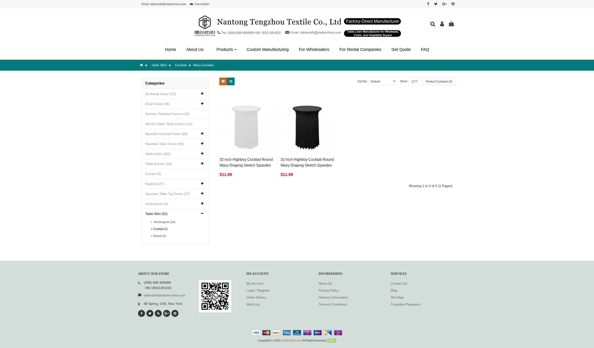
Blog (394, 290)
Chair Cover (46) (157, 104)
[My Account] (442, 24)
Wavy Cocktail (203, 65)
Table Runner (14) (158, 164)
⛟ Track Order (199, 4)
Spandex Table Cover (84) (164, 144)
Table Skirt (159, 65)
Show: (404, 81)
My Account (254, 283)
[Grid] (223, 81)
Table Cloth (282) (158, 154)
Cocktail (181, 65)
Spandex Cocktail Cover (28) (166, 134)
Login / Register (258, 290)
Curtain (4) (153, 174)
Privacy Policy (329, 290)
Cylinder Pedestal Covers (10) (167, 114)
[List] (231, 81)
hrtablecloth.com (291, 340)
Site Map (397, 297)
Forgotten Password (405, 304)
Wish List (253, 304)
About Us (325, 283)
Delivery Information (333, 297)
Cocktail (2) (160, 229)
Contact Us (399, 283)
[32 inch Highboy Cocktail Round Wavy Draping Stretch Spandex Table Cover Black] (307, 125)
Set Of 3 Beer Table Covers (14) (168, 124)
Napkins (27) (154, 184)
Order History (256, 297)
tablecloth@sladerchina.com (168, 4)
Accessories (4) (156, 204)
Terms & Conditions (333, 304)
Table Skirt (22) (156, 214)
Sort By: (362, 81)
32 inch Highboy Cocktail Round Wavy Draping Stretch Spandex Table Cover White (246, 165)
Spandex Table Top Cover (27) (167, 194)
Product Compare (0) (439, 81)
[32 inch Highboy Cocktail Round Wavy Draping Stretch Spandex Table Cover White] (246, 125)
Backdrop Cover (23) (160, 94)
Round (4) (159, 236)
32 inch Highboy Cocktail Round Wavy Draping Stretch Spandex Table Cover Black (307, 165)
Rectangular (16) (164, 222)
